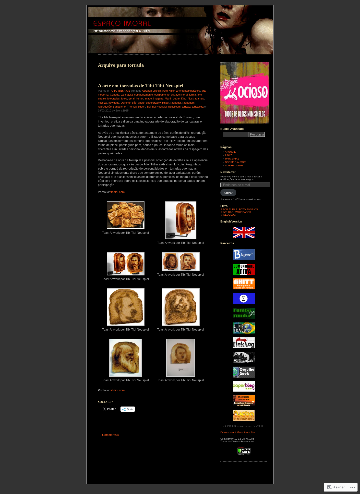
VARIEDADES (243, 212)
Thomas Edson (136, 106)
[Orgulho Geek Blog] (244, 376)
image (148, 98)
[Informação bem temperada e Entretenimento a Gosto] (244, 259)
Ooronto (126, 102)
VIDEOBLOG (228, 214)
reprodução (105, 106)
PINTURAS (227, 212)
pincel (165, 102)
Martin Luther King (175, 98)
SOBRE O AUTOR (235, 162)
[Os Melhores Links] (244, 420)
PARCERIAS (232, 158)
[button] (125, 217)
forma (192, 94)
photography (153, 102)
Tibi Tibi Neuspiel (157, 106)
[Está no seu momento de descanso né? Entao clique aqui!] (244, 122)
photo (141, 102)
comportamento (143, 94)
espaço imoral (179, 94)
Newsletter (228, 172)
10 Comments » (108, 435)
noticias (102, 102)
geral (131, 98)
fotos (124, 98)
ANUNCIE (230, 151)
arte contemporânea (188, 90)
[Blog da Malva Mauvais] (244, 362)
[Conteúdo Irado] (244, 332)
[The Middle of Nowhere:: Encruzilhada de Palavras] (244, 405)
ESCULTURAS (229, 209)
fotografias (113, 98)
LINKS (228, 155)
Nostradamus (196, 98)
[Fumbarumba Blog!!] (244, 318)
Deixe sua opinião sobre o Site (237, 432)
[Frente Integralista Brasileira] (244, 303)
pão (134, 102)
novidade (113, 102)
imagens (158, 98)
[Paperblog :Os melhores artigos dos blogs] (244, 390)
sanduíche (119, 106)
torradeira (198, 106)
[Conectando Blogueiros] (244, 288)
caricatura (127, 94)
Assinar (228, 192)
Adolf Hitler (168, 90)
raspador (175, 102)
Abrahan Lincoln (151, 90)
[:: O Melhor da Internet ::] (244, 347)
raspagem (188, 102)
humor (139, 98)
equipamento (161, 94)
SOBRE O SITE (234, 165)
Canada (114, 94)
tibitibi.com (174, 106)
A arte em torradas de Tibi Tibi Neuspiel (140, 85)
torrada (186, 106)
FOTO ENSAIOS (120, 90)
